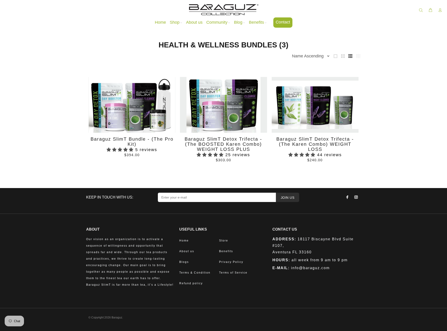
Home (184, 240)
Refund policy (191, 283)
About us (186, 251)
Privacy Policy (231, 262)
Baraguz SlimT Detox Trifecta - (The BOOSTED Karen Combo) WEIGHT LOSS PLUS (223, 144)
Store (223, 240)
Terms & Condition (194, 272)
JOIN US (287, 197)
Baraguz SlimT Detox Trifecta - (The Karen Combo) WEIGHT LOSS (315, 144)
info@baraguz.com (310, 268)
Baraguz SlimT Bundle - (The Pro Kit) (132, 141)
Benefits (226, 251)
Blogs (184, 262)
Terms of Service (233, 272)
